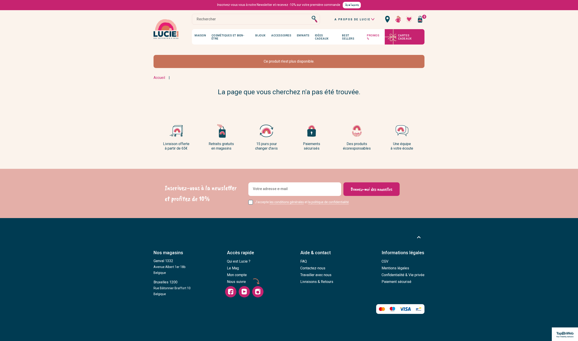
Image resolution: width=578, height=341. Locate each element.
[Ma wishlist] (409, 19)
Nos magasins (168, 252)
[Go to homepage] (166, 29)
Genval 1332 (170, 267)
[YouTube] (244, 291)
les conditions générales (287, 202)
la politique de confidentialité (328, 202)
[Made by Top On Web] (565, 334)
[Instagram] (257, 291)
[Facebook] (230, 291)
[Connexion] (398, 19)
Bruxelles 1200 (172, 288)
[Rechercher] (314, 19)
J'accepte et (302, 202)
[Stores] (387, 19)
